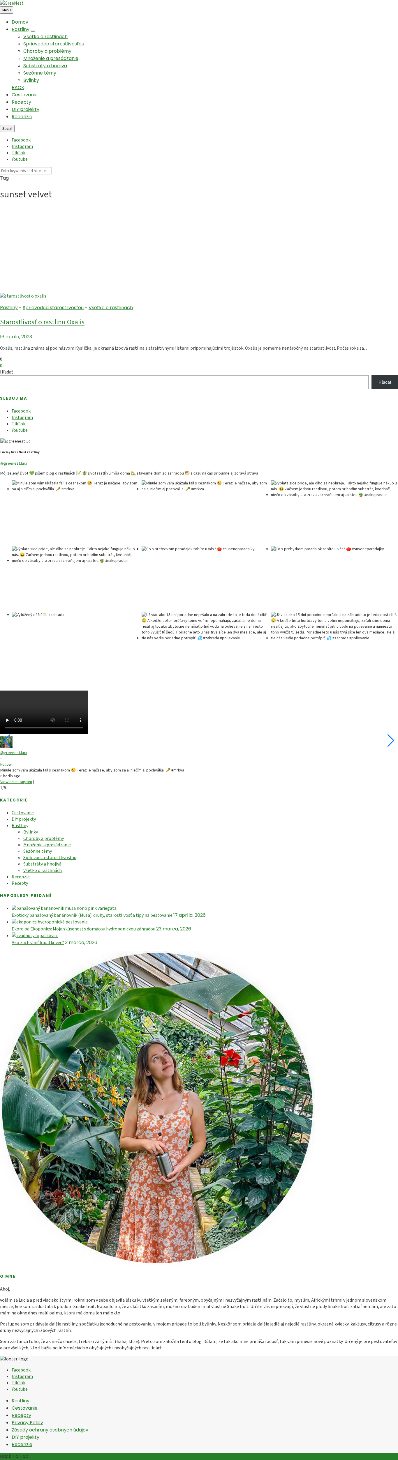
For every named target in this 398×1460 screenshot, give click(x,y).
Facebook (21, 140)
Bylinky (31, 80)
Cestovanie (25, 94)
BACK (18, 87)
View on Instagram (16, 782)
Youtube (20, 159)
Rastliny (20, 29)
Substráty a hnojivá (45, 65)
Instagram (22, 146)
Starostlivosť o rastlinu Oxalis (42, 322)
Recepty (21, 102)
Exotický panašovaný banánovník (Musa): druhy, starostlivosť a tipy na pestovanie (92, 915)
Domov (20, 22)
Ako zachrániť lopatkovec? (38, 942)
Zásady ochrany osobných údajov (50, 1430)
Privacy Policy (27, 1422)
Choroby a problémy (47, 51)
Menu (6, 10)
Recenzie (22, 116)
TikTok (18, 153)
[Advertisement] (199, 249)
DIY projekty (25, 109)
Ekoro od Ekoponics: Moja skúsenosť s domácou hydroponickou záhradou (83, 929)
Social (7, 128)
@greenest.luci (13, 463)
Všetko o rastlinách (45, 36)
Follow (6, 764)
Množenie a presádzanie (50, 58)
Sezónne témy (39, 73)
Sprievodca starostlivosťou (53, 43)
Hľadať (6, 372)
